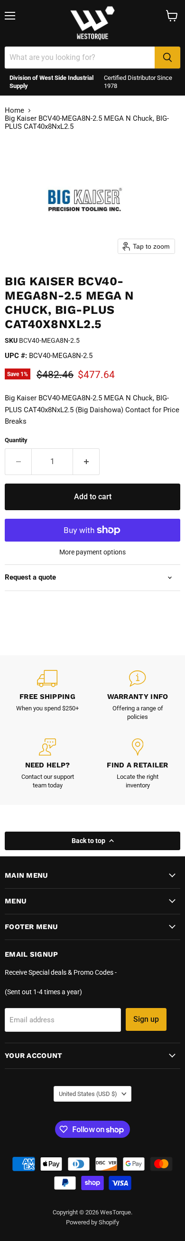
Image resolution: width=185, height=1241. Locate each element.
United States (88, 1093)
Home (14, 111)
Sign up (146, 1019)
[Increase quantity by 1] (86, 461)
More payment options (92, 552)
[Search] (167, 57)
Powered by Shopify (92, 1222)
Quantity (16, 440)
